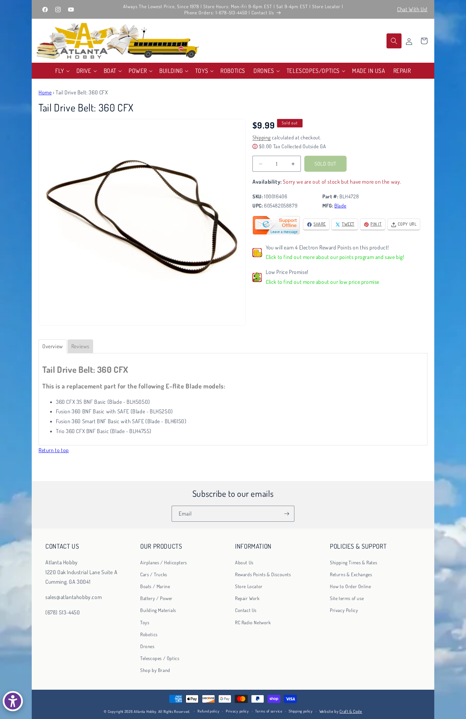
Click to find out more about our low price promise (322, 282)
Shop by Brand (155, 670)
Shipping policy (301, 711)
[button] (61, 71)
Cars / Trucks (153, 574)
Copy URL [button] (407, 224)
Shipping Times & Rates (353, 562)
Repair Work (247, 598)
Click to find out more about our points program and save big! (335, 257)
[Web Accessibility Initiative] (13, 701)
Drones (147, 646)
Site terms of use (347, 598)
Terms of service (268, 711)
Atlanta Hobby (145, 711)
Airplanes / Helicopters (163, 562)
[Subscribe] (286, 514)
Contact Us (246, 610)
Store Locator (249, 586)
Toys (144, 622)
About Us (244, 562)
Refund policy (208, 711)
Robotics (149, 634)
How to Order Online (350, 586)
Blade (340, 206)
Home (45, 92)
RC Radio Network (253, 622)
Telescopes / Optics (159, 658)
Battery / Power (156, 598)
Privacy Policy (344, 610)
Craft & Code (350, 711)
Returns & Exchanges (351, 574)
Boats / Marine (155, 586)
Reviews (80, 346)
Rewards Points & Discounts (263, 574)
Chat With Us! (412, 9)
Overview (52, 346)
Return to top (54, 450)
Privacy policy (237, 711)
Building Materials (158, 610)
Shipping (261, 138)
